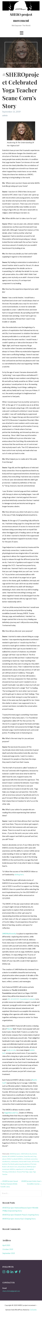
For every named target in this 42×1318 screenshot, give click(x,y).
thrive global (30, 1169)
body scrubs (11, 1050)
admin (5, 115)
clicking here (19, 875)
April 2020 (6, 1245)
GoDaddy (33, 1310)
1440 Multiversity (26, 1154)
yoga (30, 1172)
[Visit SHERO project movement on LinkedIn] (11, 1272)
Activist (34, 1154)
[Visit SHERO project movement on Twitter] (16, 1272)
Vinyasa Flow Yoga (22, 1172)
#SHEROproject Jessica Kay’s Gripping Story (19, 1219)
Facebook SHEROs (17, 1159)
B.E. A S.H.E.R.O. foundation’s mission (22, 999)
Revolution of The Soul (29, 1164)
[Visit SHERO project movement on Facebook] (20, 1272)
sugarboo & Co (20, 1169)
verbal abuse (12, 1172)
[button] (21, 32)
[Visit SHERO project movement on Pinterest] (8, 1272)
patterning (18, 1164)
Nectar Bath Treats (25, 1161)
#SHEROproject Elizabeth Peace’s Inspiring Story (20, 1215)
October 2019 (7, 1249)
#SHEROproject (15, 1154)
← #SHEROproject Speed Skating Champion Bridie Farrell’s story (9, 1184)
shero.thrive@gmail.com (11, 1291)
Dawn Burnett (28, 1156)
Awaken (4, 1156)
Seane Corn (13, 1167)
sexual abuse (22, 1167)
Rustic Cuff (5, 1167)
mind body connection (31, 1159)
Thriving (4, 1172)
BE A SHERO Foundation (15, 1156)
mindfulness (6, 1161)
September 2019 (8, 1253)
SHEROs (12, 1169)
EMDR (9, 1159)
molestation (14, 1161)
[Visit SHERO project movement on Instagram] (3, 1272)
